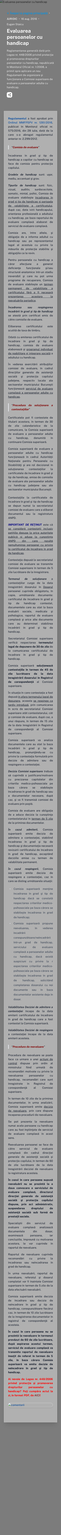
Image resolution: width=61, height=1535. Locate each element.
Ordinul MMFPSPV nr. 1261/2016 (30, 122)
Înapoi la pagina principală (29, 13)
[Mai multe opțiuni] (9, 95)
